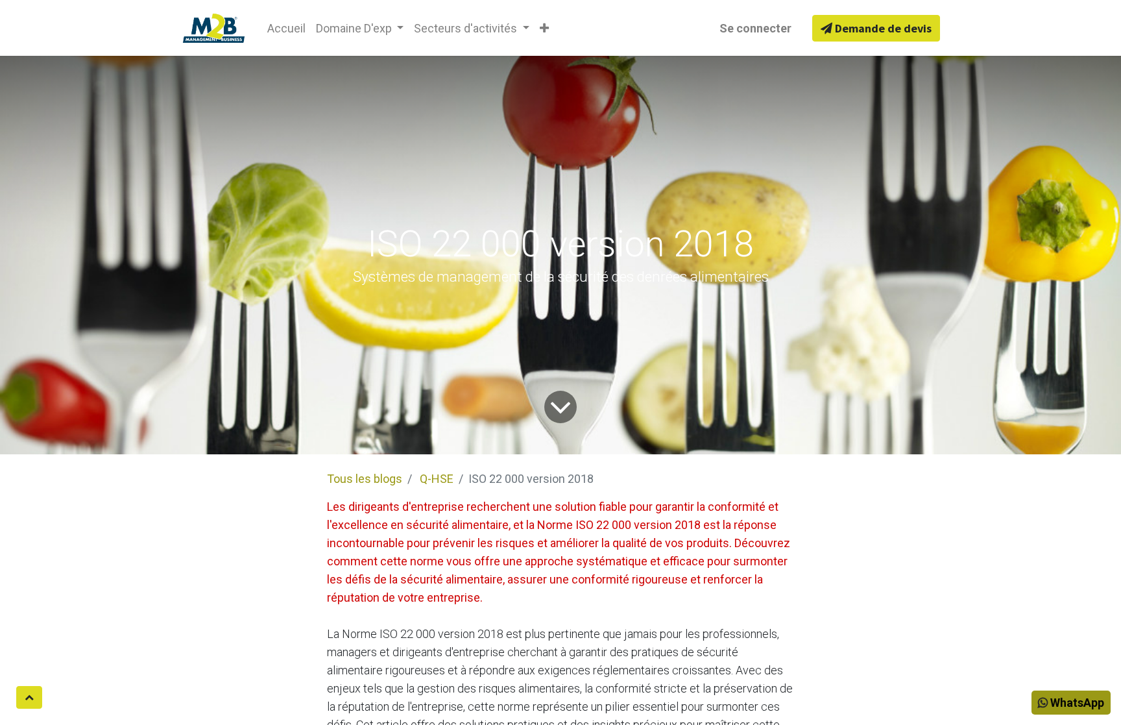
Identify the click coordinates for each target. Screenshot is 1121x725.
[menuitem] (286, 28)
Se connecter (755, 28)
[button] (544, 28)
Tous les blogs (364, 478)
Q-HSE (436, 478)
